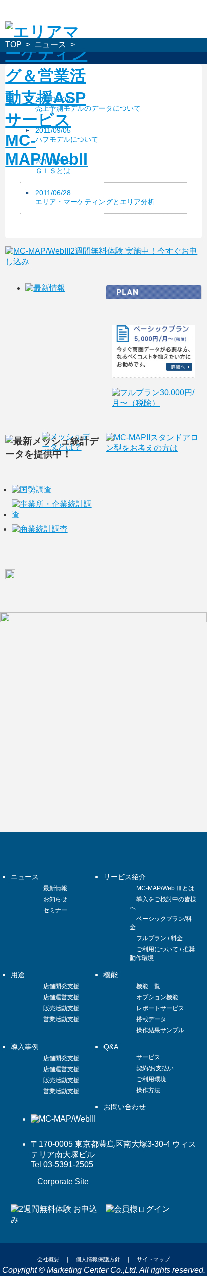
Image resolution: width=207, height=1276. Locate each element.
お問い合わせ (125, 1107)
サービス (148, 1057)
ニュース (50, 44)
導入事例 (25, 1047)
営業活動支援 (61, 1019)
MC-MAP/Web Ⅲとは (165, 888)
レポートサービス (160, 1008)
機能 (111, 975)
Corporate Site (63, 1181)
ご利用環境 (151, 1079)
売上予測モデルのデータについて (88, 108)
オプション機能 (157, 997)
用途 (18, 975)
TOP (13, 44)
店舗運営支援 (61, 997)
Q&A (111, 1047)
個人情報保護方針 (98, 1259)
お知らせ (55, 899)
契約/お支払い (155, 1068)
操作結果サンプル (160, 1030)
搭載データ (151, 1019)
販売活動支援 (61, 1008)
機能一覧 (148, 986)
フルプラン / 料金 (159, 938)
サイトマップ (153, 1259)
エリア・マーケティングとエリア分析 (95, 202)
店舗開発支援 (61, 986)
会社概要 (48, 1259)
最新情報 (55, 888)
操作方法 (148, 1090)
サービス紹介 (125, 877)
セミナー (55, 910)
